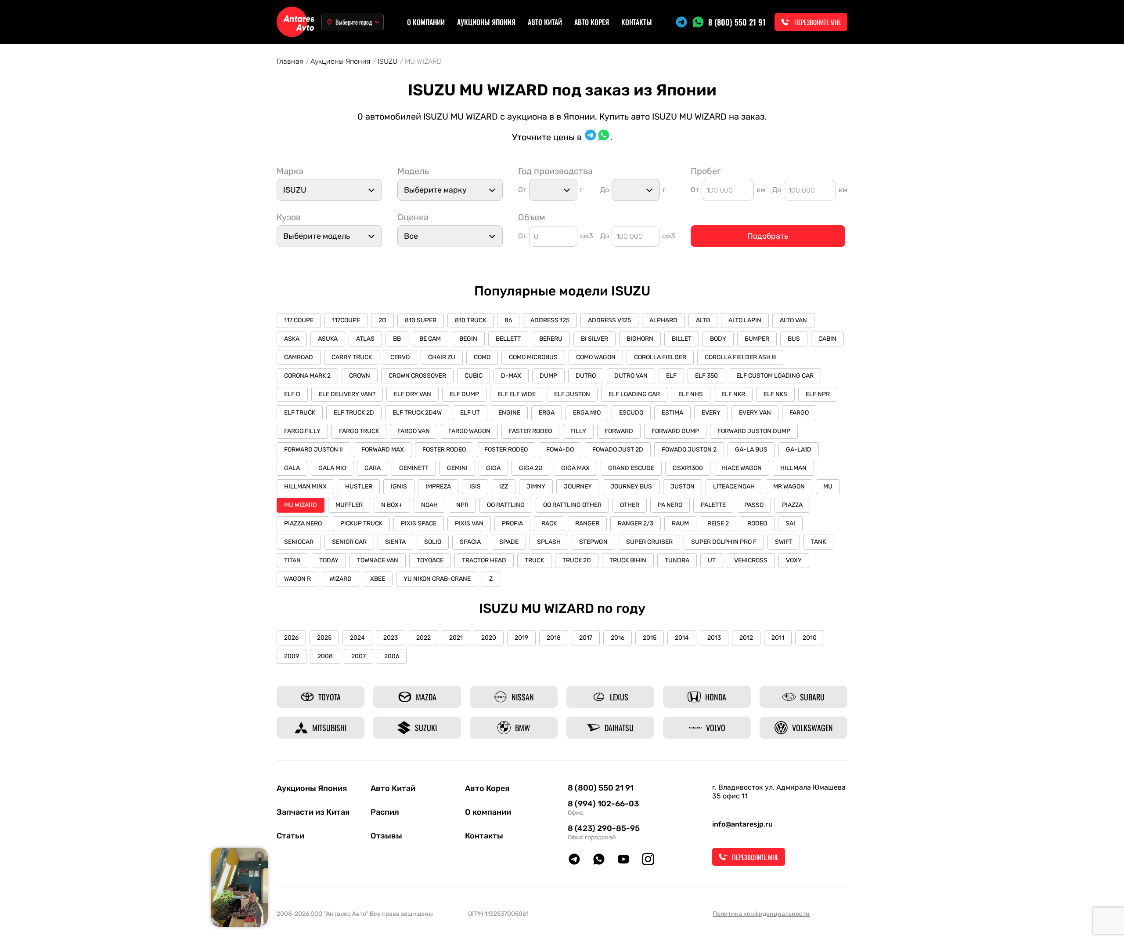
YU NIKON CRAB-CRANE (437, 579)
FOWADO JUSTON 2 (689, 449)
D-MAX (511, 375)
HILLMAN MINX (305, 486)
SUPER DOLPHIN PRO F (724, 542)
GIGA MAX (575, 468)
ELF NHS (690, 394)
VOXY (794, 560)
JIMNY (535, 486)
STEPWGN (593, 542)
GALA (292, 468)
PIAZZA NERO (303, 523)
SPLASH (549, 542)
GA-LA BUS (751, 449)
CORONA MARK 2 (307, 375)
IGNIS (399, 486)
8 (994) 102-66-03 (603, 804)
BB (397, 338)
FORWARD (619, 431)
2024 (357, 637)
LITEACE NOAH (734, 486)
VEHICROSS (750, 560)
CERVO (400, 357)
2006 (391, 656)
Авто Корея (591, 22)
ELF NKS (775, 394)
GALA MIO (332, 468)
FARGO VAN (413, 431)
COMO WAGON (596, 357)
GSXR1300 (688, 468)
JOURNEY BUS (631, 486)
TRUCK (534, 560)
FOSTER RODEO (444, 449)
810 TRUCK (470, 320)
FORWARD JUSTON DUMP (753, 431)
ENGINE (509, 412)
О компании (426, 22)
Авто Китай (545, 22)
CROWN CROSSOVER (417, 375)
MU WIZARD (300, 505)
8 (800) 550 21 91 (737, 22)
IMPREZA (438, 486)
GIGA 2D (531, 468)
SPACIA (470, 542)
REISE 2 (718, 523)
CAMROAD (298, 357)
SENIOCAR (298, 542)
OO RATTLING (506, 505)
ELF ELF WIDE (516, 394)
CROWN (359, 375)
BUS (794, 338)
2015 (649, 637)
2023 (390, 637)
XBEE (377, 579)
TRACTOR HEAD (484, 560)
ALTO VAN (793, 320)
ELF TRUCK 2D (354, 412)
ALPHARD (663, 320)
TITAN (292, 560)
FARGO (799, 412)
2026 (291, 637)
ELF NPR (818, 394)
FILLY (578, 431)
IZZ (503, 486)
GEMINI (457, 468)
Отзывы (386, 836)
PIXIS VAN (469, 523)
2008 (325, 656)
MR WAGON (789, 486)
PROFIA (512, 523)
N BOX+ (392, 505)
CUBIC (474, 375)
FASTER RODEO (530, 431)
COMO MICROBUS (533, 357)
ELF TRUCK (299, 412)
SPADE (509, 542)
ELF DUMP (464, 394)
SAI (790, 523)
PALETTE (713, 505)
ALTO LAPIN (744, 320)
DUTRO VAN (631, 375)
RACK (549, 523)
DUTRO (586, 375)
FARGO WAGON (469, 431)
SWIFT (784, 542)
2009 (291, 656)
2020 (488, 637)
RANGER (587, 523)
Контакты (636, 22)
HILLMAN (793, 468)
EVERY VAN (755, 412)
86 (508, 320)
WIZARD (340, 579)
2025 (324, 637)
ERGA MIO (587, 412)
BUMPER (757, 338)
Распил (385, 812)
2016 (617, 637)
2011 (777, 637)
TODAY (329, 560)
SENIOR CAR (349, 542)
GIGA (493, 468)
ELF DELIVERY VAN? (347, 394)
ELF (671, 375)
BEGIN (468, 338)
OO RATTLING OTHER (572, 505)
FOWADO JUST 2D (617, 449)
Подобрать (767, 236)
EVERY (711, 412)
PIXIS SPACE (418, 523)
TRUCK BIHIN (627, 560)
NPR (462, 505)
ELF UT (470, 412)
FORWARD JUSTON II (313, 449)
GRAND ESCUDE (631, 468)
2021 (456, 637)
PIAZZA (792, 505)
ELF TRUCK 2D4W (417, 412)
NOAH (429, 505)
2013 (714, 637)
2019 (521, 637)
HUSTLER (358, 486)
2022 (423, 637)
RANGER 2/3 (635, 523)
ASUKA (328, 338)
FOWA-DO (560, 449)
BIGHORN (640, 338)
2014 (682, 637)
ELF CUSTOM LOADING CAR (775, 375)
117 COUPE (298, 320)
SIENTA (395, 542)
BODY (718, 338)
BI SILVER (594, 338)
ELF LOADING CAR (634, 394)
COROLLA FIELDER (660, 357)
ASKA (291, 338)
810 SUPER (420, 320)
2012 (746, 637)
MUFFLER (349, 505)
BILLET (682, 338)
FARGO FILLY (302, 431)
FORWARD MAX (382, 449)
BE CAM (430, 338)
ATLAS (365, 338)
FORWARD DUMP (675, 431)
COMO (482, 357)
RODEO (757, 523)
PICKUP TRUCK (361, 523)
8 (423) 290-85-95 (604, 828)
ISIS (475, 486)
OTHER (629, 505)
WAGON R (297, 579)
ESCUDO (631, 412)
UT (712, 560)
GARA (372, 468)
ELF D (292, 394)
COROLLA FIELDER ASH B (740, 357)
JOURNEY (578, 486)
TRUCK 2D (576, 560)
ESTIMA (672, 412)
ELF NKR (733, 394)
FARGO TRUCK (359, 431)
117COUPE (346, 320)
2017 (585, 637)
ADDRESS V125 (609, 320)
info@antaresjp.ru (742, 824)
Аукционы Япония (486, 22)
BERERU (550, 338)
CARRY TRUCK (351, 357)
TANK (818, 542)
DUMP (548, 375)
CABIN (827, 338)
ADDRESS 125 (549, 320)
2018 (554, 637)
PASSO (754, 505)
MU (827, 486)
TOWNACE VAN (377, 560)
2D (382, 320)
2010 (810, 637)
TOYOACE (430, 560)
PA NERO (670, 505)
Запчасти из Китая (313, 812)
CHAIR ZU (441, 357)
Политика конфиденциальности (761, 914)
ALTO (703, 320)
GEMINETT (414, 468)
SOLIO (432, 542)
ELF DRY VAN (412, 394)
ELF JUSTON (572, 394)
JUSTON (682, 486)
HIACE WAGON (741, 468)
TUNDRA (677, 560)
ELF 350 (706, 375)
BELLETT (508, 338)
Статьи (290, 836)
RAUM (680, 523)
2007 (358, 656)
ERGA (547, 412)
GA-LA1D (798, 449)
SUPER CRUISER (649, 542)
